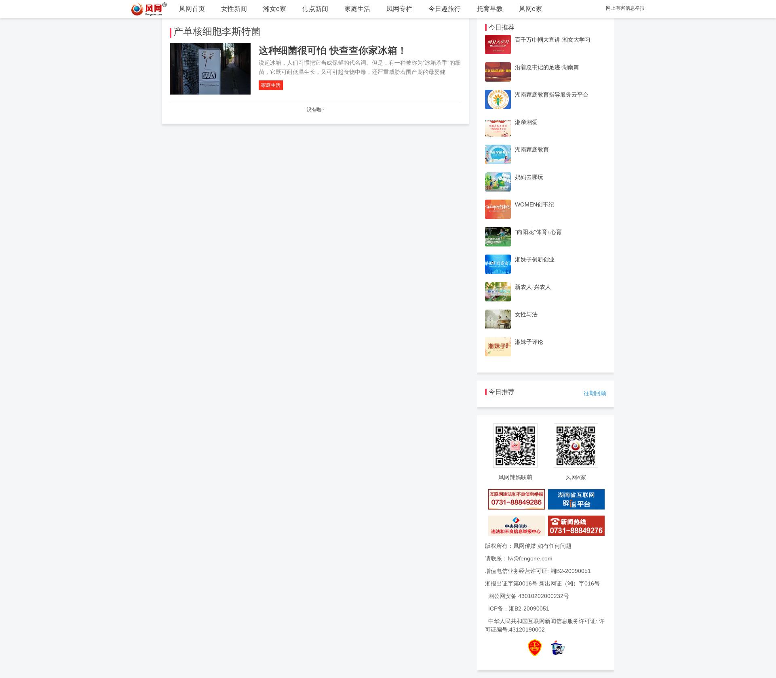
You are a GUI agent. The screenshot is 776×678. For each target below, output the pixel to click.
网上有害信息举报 (625, 8)
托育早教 (490, 8)
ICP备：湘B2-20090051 (518, 608)
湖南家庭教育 (532, 149)
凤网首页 (192, 8)
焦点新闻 (315, 8)
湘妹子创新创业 (535, 259)
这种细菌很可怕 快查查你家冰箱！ (333, 50)
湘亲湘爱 (526, 122)
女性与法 (526, 314)
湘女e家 (274, 8)
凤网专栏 (399, 8)
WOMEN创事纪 (534, 204)
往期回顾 (595, 393)
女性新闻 (234, 8)
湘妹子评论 (529, 342)
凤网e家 (530, 8)
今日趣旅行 (444, 8)
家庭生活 (357, 8)
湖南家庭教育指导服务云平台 (551, 94)
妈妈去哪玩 (529, 177)
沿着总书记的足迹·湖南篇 (547, 67)
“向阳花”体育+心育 (538, 232)
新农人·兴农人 (533, 287)
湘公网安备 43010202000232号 (528, 596)
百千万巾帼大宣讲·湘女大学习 (552, 39)
